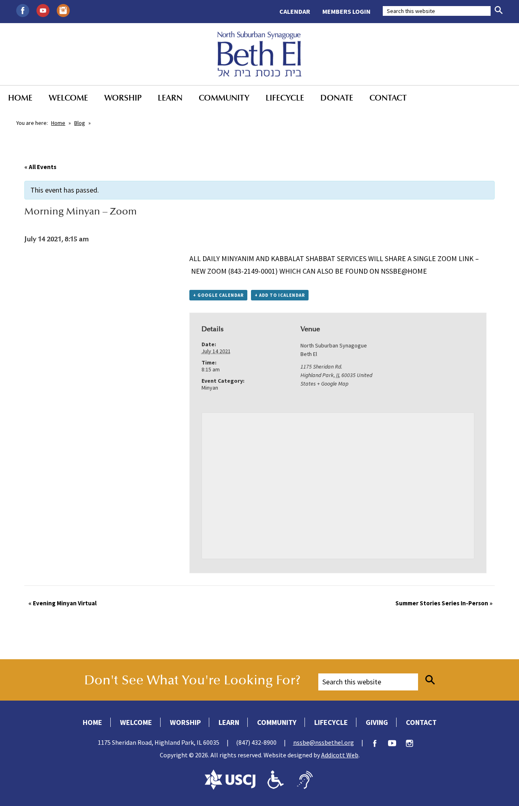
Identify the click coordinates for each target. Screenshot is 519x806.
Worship (123, 98)
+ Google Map (332, 383)
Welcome (68, 98)
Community (224, 98)
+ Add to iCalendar (280, 295)
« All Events (40, 167)
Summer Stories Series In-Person (444, 603)
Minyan (210, 387)
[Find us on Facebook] (22, 10)
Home (20, 98)
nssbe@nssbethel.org (323, 742)
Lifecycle (285, 98)
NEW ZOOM (209, 271)
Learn (170, 98)
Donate (336, 98)
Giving (377, 722)
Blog (79, 122)
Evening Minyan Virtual (62, 603)
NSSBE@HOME (404, 271)
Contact (388, 98)
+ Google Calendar (218, 295)
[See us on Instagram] (63, 10)
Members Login (346, 11)
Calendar (294, 11)
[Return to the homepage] (259, 54)
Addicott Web (339, 755)
